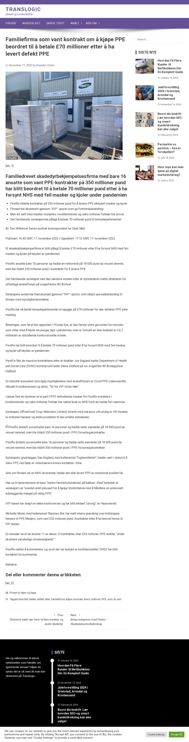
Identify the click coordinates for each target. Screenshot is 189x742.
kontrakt (78, 599)
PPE (104, 599)
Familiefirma (58, 599)
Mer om (91, 23)
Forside (11, 23)
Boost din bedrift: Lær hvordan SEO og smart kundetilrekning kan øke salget (170, 121)
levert (87, 599)
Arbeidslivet (31, 23)
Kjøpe (69, 599)
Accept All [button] (176, 734)
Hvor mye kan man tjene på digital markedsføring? (170, 171)
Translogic (23, 9)
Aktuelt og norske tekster (19, 14)
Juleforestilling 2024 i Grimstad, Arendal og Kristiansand (169, 92)
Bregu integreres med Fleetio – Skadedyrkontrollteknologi (89, 619)
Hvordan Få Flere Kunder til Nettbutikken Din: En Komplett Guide (170, 66)
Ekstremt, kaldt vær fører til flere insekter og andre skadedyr (36, 619)
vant (118, 599)
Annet (75, 23)
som (109, 599)
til (114, 599)
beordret (23, 599)
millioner (95, 599)
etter (47, 599)
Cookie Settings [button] (156, 734)
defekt (40, 599)
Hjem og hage (28, 592)
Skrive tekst (56, 23)
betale (32, 599)
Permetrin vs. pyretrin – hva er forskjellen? (169, 148)
